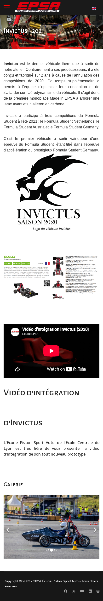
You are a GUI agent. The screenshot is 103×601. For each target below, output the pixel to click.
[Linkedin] (90, 591)
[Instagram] (98, 591)
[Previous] (8, 527)
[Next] (94, 527)
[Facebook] (65, 591)
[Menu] (7, 7)
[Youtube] (82, 591)
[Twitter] (73, 591)
